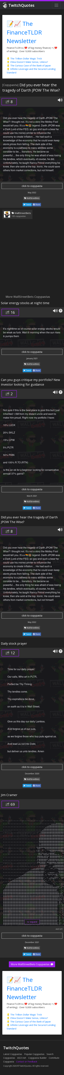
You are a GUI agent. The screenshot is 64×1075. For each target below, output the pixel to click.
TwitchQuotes (21, 5)
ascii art (59, 929)
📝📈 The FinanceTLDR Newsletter (24, 32)
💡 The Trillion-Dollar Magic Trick (24, 58)
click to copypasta (32, 186)
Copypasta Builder (37, 1057)
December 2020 (32, 773)
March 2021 (32, 496)
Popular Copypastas (34, 1054)
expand (33, 921)
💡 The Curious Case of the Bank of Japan (29, 65)
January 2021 (32, 358)
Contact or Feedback (26, 1061)
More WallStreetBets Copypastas (30, 964)
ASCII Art (21, 1057)
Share (37, 204)
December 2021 (32, 942)
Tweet (28, 204)
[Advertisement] (32, 259)
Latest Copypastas (12, 1054)
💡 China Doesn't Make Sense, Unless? (27, 61)
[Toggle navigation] (56, 5)
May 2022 (32, 192)
